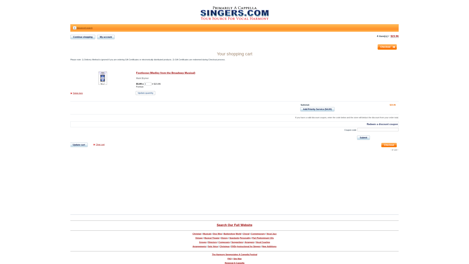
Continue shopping (83, 37)
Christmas (225, 246)
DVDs (234, 246)
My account (106, 37)
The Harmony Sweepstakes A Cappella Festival (234, 254)
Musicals (207, 234)
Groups (202, 242)
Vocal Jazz (272, 234)
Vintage (199, 238)
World (238, 234)
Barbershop (229, 234)
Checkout (385, 47)
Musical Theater (211, 238)
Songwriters (237, 242)
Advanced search (85, 28)
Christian (197, 234)
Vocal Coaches (263, 242)
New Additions (269, 246)
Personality (245, 238)
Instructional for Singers (249, 246)
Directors (212, 242)
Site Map (237, 259)
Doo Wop (217, 234)
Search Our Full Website (234, 225)
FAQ (230, 259)
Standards (234, 238)
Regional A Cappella (234, 263)
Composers (224, 242)
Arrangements (199, 246)
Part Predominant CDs (263, 238)
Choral (246, 234)
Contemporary (258, 234)
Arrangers (249, 242)
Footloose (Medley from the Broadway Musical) (165, 72)
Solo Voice (213, 246)
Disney (224, 238)
